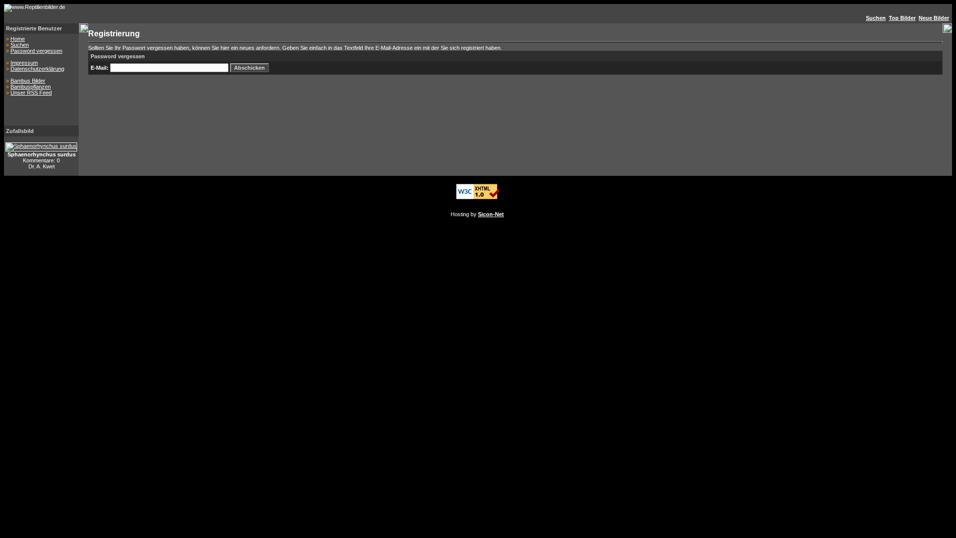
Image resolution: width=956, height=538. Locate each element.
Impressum (24, 63)
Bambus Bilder (27, 81)
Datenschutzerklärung (37, 69)
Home (17, 39)
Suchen (19, 45)
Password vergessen (36, 51)
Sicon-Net (491, 214)
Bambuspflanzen (30, 87)
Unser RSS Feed (31, 93)
